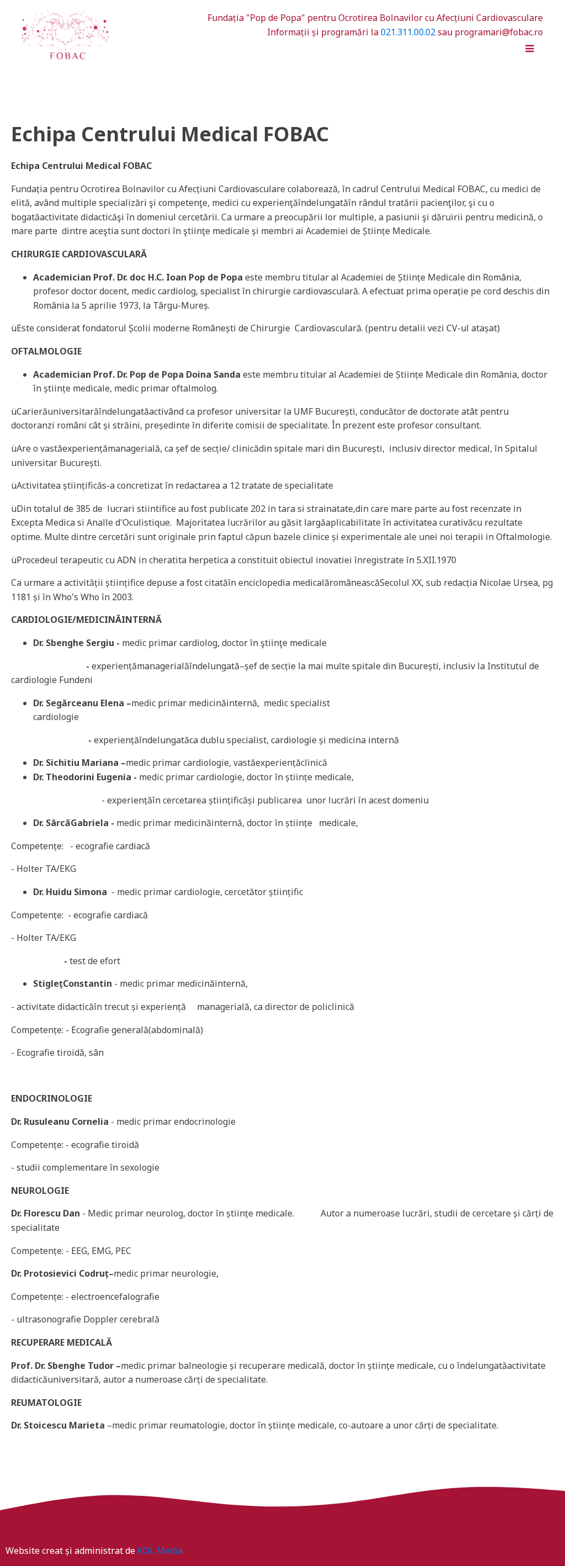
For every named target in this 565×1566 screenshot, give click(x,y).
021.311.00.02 (408, 32)
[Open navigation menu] (530, 49)
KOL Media (160, 1550)
